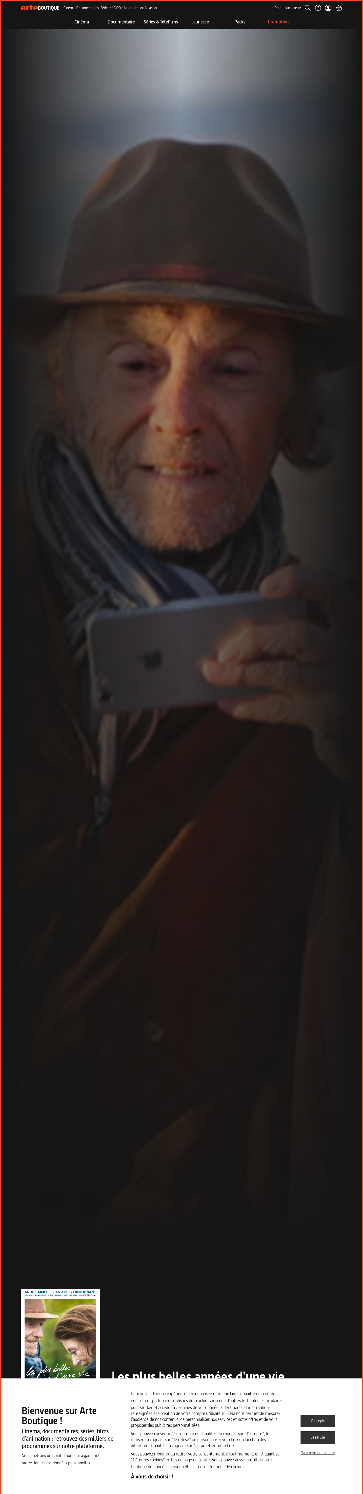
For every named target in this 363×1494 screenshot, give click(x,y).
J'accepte (318, 1420)
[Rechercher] (308, 8)
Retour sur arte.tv (288, 7)
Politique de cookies (226, 1467)
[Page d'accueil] (40, 8)
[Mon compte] (328, 8)
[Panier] (338, 8)
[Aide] (318, 8)
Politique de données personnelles (161, 1467)
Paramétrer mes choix (318, 1452)
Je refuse (318, 1437)
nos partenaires (158, 1400)
